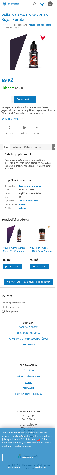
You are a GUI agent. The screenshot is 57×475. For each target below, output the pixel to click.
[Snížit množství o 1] (12, 101)
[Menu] (50, 4)
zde (38, 439)
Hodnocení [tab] (17, 146)
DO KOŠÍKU (26, 99)
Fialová (22, 204)
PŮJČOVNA (28, 388)
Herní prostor (12, 306)
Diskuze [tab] (28, 146)
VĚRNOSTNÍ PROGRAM (28, 376)
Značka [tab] (37, 146)
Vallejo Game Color (28, 200)
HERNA (28, 382)
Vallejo (22, 208)
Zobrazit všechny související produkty (28, 281)
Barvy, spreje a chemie (30, 186)
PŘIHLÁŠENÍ (28, 370)
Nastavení (27, 457)
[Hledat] (34, 4)
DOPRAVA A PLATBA (28, 327)
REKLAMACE (28, 344)
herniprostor (12, 311)
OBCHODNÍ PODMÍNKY (28, 332)
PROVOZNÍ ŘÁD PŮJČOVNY (28, 393)
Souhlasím (40, 467)
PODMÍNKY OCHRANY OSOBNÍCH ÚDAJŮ (28, 338)
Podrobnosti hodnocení (39, 24)
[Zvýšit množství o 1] (12, 97)
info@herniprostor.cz (16, 302)
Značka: (11, 27)
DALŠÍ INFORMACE (11, 118)
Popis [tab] (6, 146)
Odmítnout (14, 467)
